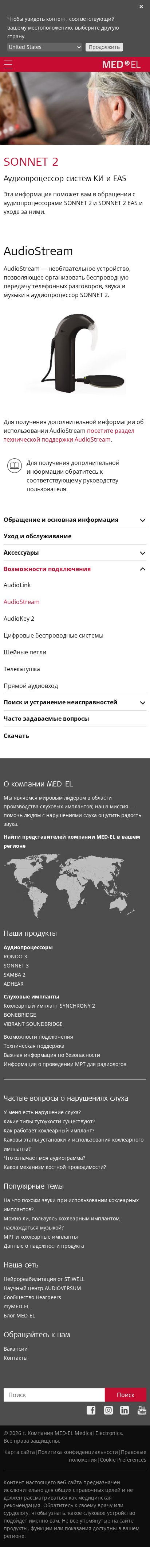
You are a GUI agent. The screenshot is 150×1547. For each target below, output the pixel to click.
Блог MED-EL (19, 1315)
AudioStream (22, 602)
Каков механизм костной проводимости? (55, 1166)
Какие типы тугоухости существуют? (49, 1121)
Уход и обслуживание (37, 536)
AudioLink (17, 585)
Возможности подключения (47, 569)
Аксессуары (21, 553)
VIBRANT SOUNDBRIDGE (33, 1023)
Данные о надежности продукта (44, 1245)
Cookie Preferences (123, 1459)
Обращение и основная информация (61, 520)
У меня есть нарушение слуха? (42, 1112)
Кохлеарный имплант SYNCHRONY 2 (49, 1005)
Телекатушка (22, 669)
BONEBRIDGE (20, 1014)
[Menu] (8, 64)
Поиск (125, 1395)
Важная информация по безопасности (52, 1054)
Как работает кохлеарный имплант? (49, 1130)
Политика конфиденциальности (78, 1451)
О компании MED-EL (38, 785)
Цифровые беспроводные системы (53, 635)
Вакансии (16, 1348)
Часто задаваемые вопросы (46, 719)
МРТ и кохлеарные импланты (41, 1236)
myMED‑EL (16, 1306)
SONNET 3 (16, 965)
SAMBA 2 (14, 974)
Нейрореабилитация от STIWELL (44, 1278)
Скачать (16, 736)
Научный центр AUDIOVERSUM (42, 1288)
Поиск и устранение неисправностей (61, 702)
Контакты (16, 1357)
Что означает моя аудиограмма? (44, 1157)
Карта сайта (19, 1451)
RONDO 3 (15, 956)
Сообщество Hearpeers (32, 1297)
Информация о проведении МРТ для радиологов (65, 1064)
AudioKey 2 (19, 619)
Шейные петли (25, 652)
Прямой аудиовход (31, 686)
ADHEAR (14, 983)
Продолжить (104, 46)
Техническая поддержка (34, 1045)
